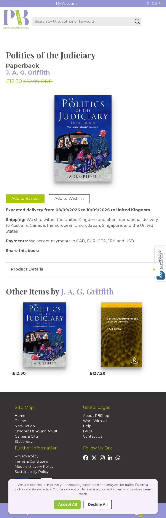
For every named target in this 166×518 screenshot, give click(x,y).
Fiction (20, 421)
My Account (66, 4)
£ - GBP (153, 4)
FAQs (87, 431)
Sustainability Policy (32, 472)
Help (87, 426)
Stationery (24, 442)
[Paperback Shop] (15, 19)
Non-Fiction (25, 426)
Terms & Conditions (31, 461)
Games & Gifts (26, 436)
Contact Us (92, 436)
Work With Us (95, 421)
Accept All (67, 504)
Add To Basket (32, 381)
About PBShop (96, 416)
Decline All (98, 504)
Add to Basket (25, 198)
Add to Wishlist (69, 198)
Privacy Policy (26, 456)
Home (20, 416)
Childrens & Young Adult (36, 431)
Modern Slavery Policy (34, 467)
